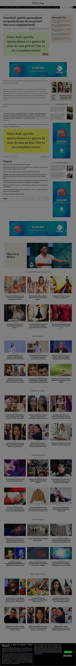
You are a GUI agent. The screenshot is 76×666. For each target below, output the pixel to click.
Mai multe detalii (24, 651)
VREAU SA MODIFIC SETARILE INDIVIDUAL (67, 656)
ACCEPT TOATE (67, 651)
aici (11, 659)
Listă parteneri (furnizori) (39, 654)
